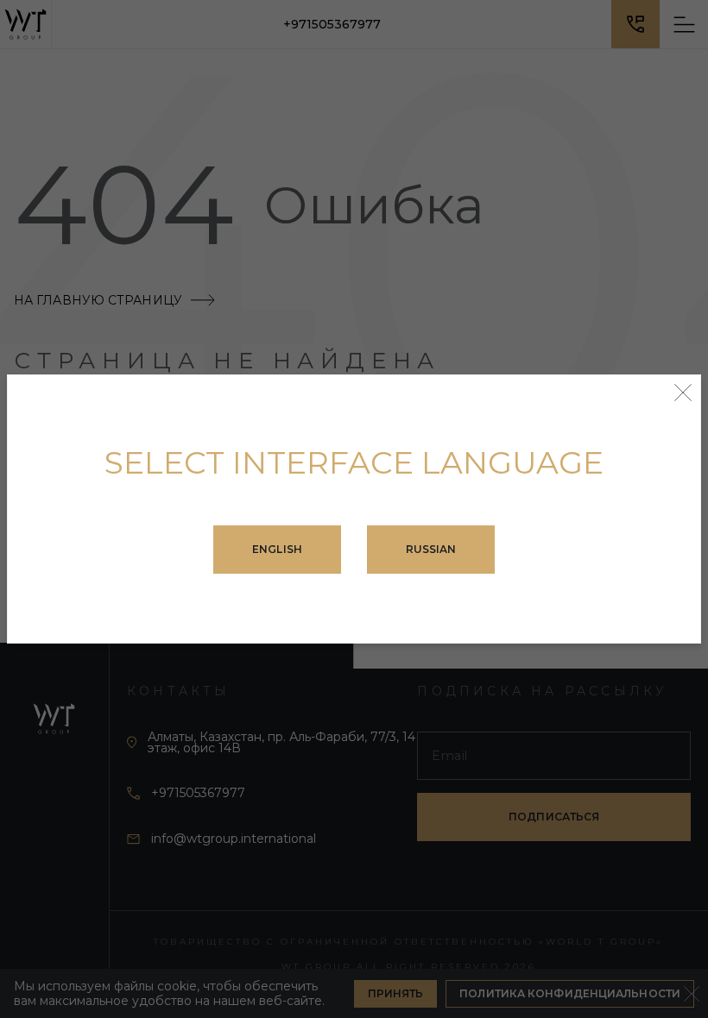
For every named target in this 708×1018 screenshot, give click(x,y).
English (277, 549)
